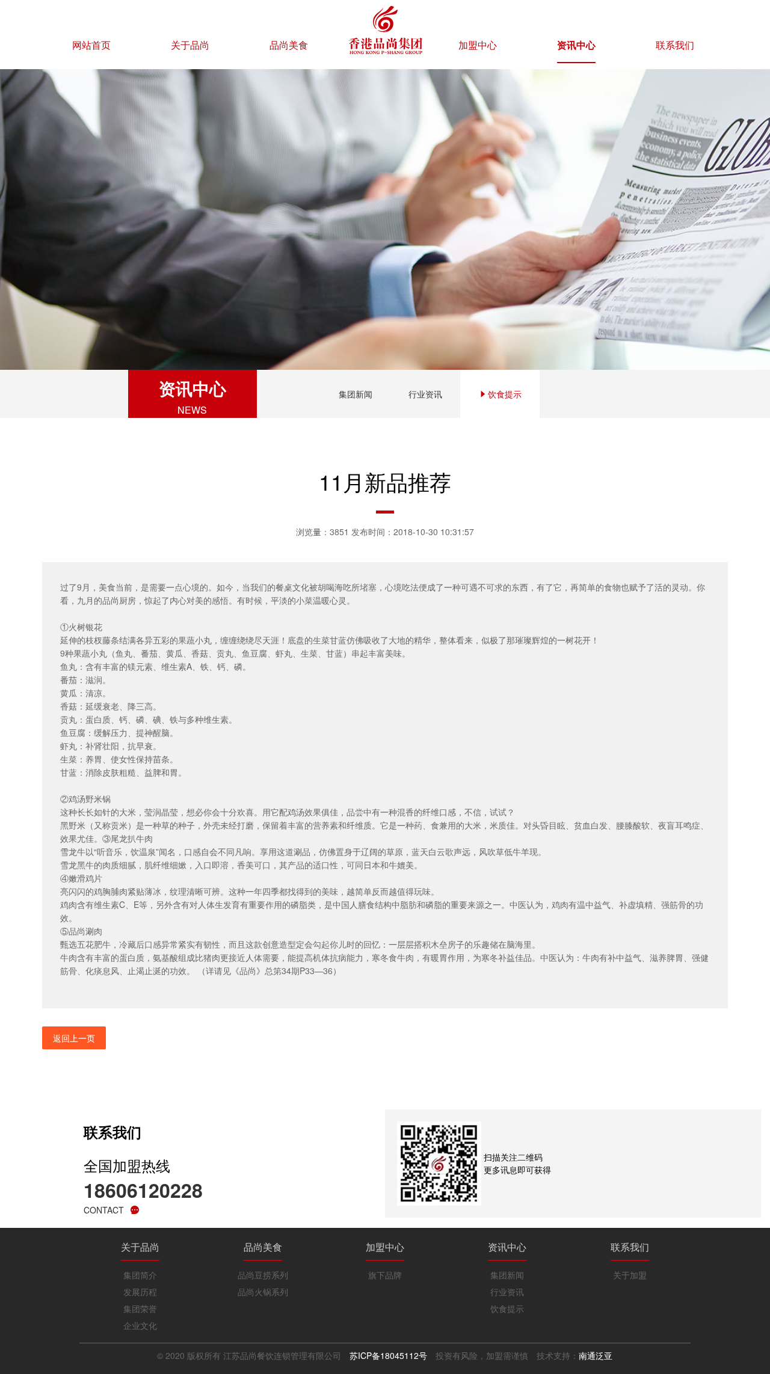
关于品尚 (190, 45)
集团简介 (140, 1275)
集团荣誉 (140, 1308)
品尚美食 (289, 45)
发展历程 (140, 1292)
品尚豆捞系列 (263, 1275)
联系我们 (675, 45)
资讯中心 (576, 45)
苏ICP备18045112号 (388, 1355)
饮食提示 (505, 394)
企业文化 (140, 1325)
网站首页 (91, 45)
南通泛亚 (595, 1355)
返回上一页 (74, 1038)
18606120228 (143, 1190)
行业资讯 (425, 394)
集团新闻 (355, 394)
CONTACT (104, 1210)
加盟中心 (477, 45)
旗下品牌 (385, 1275)
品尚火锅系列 (263, 1292)
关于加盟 (630, 1275)
